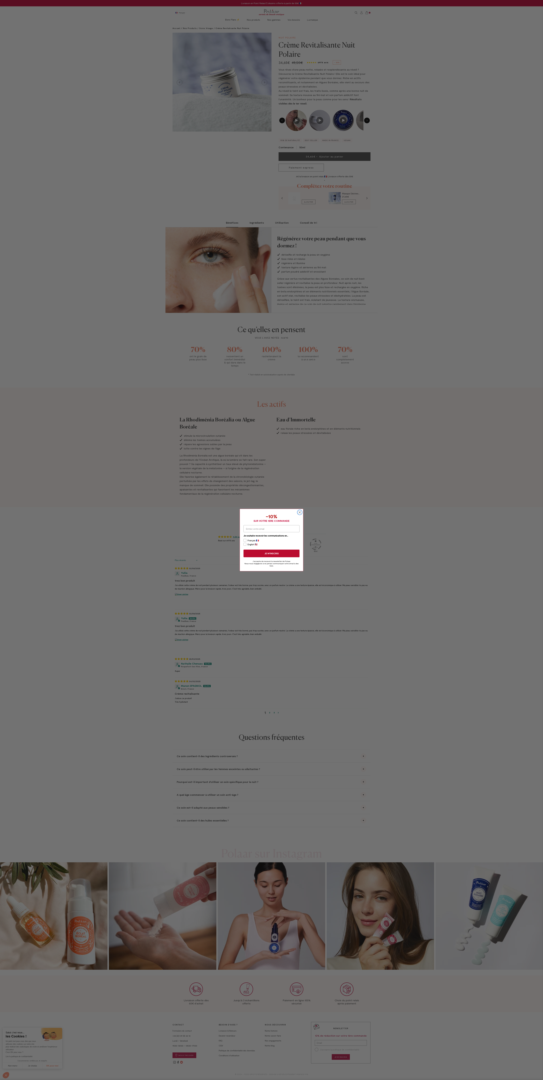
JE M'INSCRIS (271, 553)
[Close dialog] (299, 512)
